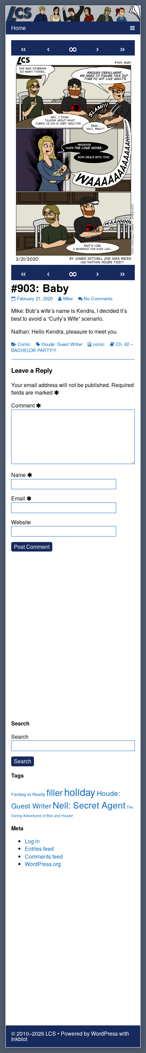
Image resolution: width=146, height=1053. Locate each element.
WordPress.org (43, 864)
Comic (24, 344)
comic (99, 344)
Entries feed (39, 848)
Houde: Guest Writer (61, 344)
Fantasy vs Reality (28, 794)
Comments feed (44, 856)
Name (22, 475)
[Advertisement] (73, 641)
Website (21, 522)
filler (55, 792)
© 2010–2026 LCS (33, 1033)
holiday (79, 791)
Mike (68, 298)
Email (22, 498)
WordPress (104, 1033)
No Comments (98, 298)
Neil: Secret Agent (89, 804)
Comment (27, 405)
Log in (32, 841)
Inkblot (19, 1039)
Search (20, 736)
